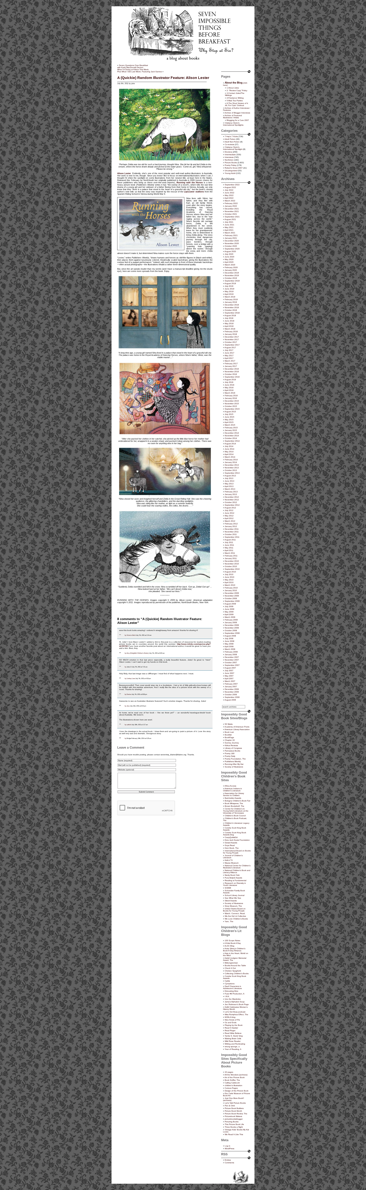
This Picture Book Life (234, 1124)
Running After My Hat (234, 764)
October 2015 (231, 406)
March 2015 (230, 425)
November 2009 (232, 596)
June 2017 (229, 353)
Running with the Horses (190, 182)
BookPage (229, 737)
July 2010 (229, 574)
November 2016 (232, 371)
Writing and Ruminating (235, 1044)
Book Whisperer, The (234, 803)
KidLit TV (229, 860)
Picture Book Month (233, 1111)
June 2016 (229, 385)
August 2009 (230, 604)
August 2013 (230, 476)
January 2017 (231, 366)
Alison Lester (124, 173)
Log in (227, 1146)
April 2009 (229, 614)
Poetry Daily (230, 756)
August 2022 (230, 187)
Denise (129, 694)
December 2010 (232, 561)
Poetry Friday (230, 165)
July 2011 (229, 542)
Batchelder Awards (233, 798)
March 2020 (230, 265)
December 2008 (232, 625)
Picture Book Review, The (236, 1114)
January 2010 (231, 590)
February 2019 (231, 299)
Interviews (229, 157)
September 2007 (232, 665)
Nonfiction (229, 160)
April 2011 (229, 550)
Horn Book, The (232, 848)
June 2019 (229, 289)
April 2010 (229, 582)
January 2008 (231, 654)
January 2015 (231, 430)
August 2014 (230, 444)
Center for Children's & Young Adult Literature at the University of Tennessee (235, 811)
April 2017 (229, 358)
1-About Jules (233, 88)
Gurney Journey (232, 743)
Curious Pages (231, 1088)
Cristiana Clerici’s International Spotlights (233, 124)
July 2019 (229, 286)
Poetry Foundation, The (235, 759)
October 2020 (231, 246)
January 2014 (231, 462)
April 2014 (229, 454)
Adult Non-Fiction (232, 142)
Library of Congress (233, 748)
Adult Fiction (230, 139)
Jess (128, 706)
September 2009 (232, 601)
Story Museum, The (233, 906)
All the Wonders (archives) (236, 1075)
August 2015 (230, 412)
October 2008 (231, 630)
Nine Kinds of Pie (232, 1020)
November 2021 (232, 211)
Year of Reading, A (233, 1049)
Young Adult (230, 173)
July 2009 (229, 606)
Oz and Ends (230, 1022)
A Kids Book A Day (233, 943)
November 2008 (232, 628)
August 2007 (230, 668)
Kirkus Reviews (231, 745)
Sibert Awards (231, 901)
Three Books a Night (234, 1127)
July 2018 (229, 318)
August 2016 (230, 379)
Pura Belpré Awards (233, 878)
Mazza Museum (231, 863)
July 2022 (229, 190)
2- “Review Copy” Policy (237, 90)
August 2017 (230, 347)
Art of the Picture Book (235, 1077)
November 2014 (232, 436)
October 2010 (231, 566)
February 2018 (231, 331)
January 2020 (231, 270)
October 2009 (231, 598)
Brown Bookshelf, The (234, 806)
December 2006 (232, 689)
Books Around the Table (235, 965)
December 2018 (232, 305)
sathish (129, 725)
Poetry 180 (229, 753)
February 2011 (231, 556)
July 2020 (229, 254)
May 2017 (229, 355)
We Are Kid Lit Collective (235, 916)
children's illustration (233, 1085)
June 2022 (229, 193)
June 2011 (229, 545)
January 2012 (231, 526)
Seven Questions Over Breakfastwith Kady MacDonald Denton (132, 66)
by (125, 635)
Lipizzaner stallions (194, 191)
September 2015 (232, 409)
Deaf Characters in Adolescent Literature (232, 987)
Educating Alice (231, 991)
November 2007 (232, 660)
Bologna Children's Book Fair (237, 801)
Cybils (227, 981)
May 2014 (229, 452)
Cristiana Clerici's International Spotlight (232, 148)
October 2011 (231, 534)
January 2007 (231, 686)
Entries (228, 1160)
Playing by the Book (233, 1025)
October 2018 (231, 310)
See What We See (233, 898)
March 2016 (230, 393)
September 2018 (232, 313)
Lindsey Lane (131, 678)
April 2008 (229, 646)
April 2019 (229, 294)
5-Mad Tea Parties (235, 101)
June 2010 (229, 577)
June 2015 (229, 417)
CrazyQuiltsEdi (231, 837)
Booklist (228, 735)
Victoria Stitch (131, 635)
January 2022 (231, 206)
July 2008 (229, 638)
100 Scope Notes (232, 940)
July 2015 (229, 414)
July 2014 (229, 446)
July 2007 (229, 670)
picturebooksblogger (234, 1119)
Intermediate (230, 154)
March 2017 (230, 361)
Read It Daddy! (231, 1028)
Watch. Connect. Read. (235, 913)
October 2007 (231, 662)
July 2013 (229, 478)
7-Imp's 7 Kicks (231, 136)
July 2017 (229, 350)
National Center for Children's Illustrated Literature (236, 867)
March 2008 (230, 649)
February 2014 (231, 460)
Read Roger (230, 1030)
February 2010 (231, 588)
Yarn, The (229, 921)
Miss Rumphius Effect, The (236, 1014)
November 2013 (232, 468)
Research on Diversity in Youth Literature (234, 884)
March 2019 (230, 297)
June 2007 (229, 673)
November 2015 (232, 404)
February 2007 (231, 684)
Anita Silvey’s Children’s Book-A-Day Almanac (234, 949)
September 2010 (232, 569)
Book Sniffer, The (232, 1080)
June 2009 (229, 609)
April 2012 (229, 518)
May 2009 (229, 612)
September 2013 (232, 473)
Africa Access (230, 786)
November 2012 (232, 500)
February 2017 (231, 363)
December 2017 (232, 337)
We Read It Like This (234, 1134)
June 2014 (229, 449)
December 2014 (232, 433)
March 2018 (230, 329)
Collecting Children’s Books (237, 973)
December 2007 (232, 657)
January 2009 (231, 622)
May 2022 (229, 195)
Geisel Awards (231, 843)
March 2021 (230, 233)
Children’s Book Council (235, 816)
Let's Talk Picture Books (235, 1103)
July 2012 (229, 510)
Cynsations (229, 984)
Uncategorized (231, 171)
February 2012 (231, 524)
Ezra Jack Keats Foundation (237, 840)
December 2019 (232, 273)
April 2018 (229, 326)
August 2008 (230, 636)
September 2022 (232, 185)
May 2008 (229, 644)
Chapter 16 (230, 740)
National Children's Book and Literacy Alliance (236, 871)
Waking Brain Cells (233, 1038)
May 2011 (229, 548)
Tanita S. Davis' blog (234, 1036)
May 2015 (229, 420)
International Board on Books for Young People (237, 852)
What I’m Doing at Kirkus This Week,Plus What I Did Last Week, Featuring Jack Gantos (139, 70)
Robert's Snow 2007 (234, 168)
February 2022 (231, 203)
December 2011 (232, 529)
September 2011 (232, 537)
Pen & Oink (230, 1106)
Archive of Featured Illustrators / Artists (232, 116)
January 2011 (231, 558)
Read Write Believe (233, 1033)
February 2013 (231, 492)
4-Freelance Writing (235, 98)
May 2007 (229, 676)
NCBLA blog (230, 1017)
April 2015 (229, 422)
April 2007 (229, 678)
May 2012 (229, 516)
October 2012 (231, 502)
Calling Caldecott (232, 1083)
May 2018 (229, 323)
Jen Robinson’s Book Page (237, 1004)
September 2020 (232, 249)
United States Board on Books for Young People (234, 910)
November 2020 (232, 243)
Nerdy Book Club (232, 875)
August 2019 (230, 283)
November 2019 (232, 275)
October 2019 (231, 278)
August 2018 (230, 315)
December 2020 (232, 241)
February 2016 (231, 396)
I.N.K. (227, 996)
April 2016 (229, 390)
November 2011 (232, 532)
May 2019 (229, 291)
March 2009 (230, 617)
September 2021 (232, 217)
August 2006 (230, 700)
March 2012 (230, 521)
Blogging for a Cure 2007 (238, 120)
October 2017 (231, 342)
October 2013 (231, 470)
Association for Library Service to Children (233, 794)
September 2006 (232, 697)
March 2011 (230, 553)
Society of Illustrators (234, 767)
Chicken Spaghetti (233, 971)
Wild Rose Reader (233, 1041)
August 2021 (230, 219)
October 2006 (231, 694)
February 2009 (231, 620)
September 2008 (232, 633)
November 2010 (232, 564)
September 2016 (232, 377)
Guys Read (230, 845)
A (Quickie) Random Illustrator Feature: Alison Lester (163, 78)
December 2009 (232, 593)
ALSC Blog (229, 946)
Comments (229, 1163)
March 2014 (230, 457)
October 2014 (231, 438)
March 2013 (230, 489)
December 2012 (232, 497)
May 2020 (229, 259)
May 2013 (229, 484)
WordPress (229, 1148)
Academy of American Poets (237, 727)
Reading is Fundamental (235, 880)
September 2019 (232, 281)
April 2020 (229, 262)
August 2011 (230, 540)
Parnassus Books (232, 751)
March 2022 (230, 201)
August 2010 (230, 572)
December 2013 (232, 465)
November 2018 (232, 307)
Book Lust (229, 732)
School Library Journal (234, 895)
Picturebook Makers (233, 1116)
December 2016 (232, 369)
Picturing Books (231, 1122)
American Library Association (237, 729)
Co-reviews (229, 144)
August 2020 (230, 251)
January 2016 (231, 398)
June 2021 (229, 225)
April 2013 (229, 486)
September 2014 (232, 441)
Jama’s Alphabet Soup (235, 1002)
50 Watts (229, 724)
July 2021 (229, 222)
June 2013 (229, 481)
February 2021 (231, 235)
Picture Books (231, 163)
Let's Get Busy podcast (235, 1012)
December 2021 (232, 209)
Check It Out (230, 968)
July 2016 (229, 382)
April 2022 (229, 198)
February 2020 (231, 267)
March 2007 (230, 681)
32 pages (229, 1072)
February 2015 (231, 428)
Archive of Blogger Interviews (237, 113)
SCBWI (228, 888)
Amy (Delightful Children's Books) (138, 653)
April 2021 (229, 230)
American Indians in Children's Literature (232, 789)
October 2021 (231, 214)
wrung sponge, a (232, 1046)
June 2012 (229, 513)
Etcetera (228, 152)
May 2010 (229, 580)
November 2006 (232, 692)
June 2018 (229, 321)
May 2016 (229, 387)
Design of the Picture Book (236, 1091)
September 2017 (232, 345)
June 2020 (229, 257)
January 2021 (231, 238)
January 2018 (231, 334)
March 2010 (230, 585)
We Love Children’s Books (236, 919)
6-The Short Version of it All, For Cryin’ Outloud (236, 104)
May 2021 (229, 227)
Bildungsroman (231, 963)
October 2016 (231, 374)
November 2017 (232, 339)
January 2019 (231, 302)
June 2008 (229, 641)
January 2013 (231, 494)
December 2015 (232, 401)
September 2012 (232, 505)
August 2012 (230, 508)
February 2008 (231, 652)
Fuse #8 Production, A (234, 994)
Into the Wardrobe (233, 999)
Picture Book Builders (234, 1108)
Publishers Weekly (233, 761)
